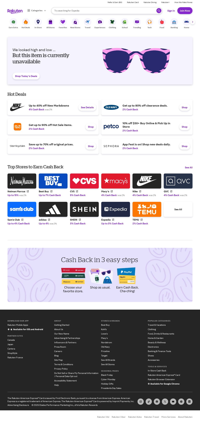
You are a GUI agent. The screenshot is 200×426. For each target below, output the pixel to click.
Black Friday (107, 375)
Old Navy (105, 346)
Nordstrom (106, 342)
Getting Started (61, 325)
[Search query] (158, 10)
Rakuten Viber (119, 417)
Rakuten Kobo (135, 417)
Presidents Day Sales (111, 388)
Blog (56, 355)
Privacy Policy (61, 368)
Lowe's (104, 333)
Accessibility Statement (65, 380)
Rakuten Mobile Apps (18, 325)
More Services (168, 417)
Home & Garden (155, 338)
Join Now (185, 10)
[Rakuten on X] (165, 401)
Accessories (153, 360)
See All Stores (108, 364)
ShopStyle (12, 353)
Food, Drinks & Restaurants (161, 333)
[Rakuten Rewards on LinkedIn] (189, 401)
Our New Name (61, 333)
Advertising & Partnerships (67, 338)
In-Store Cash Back (157, 370)
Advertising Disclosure (18, 405)
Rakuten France (15, 357)
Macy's (104, 338)
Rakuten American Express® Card (164, 375)
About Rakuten (185, 417)
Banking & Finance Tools (159, 351)
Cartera (11, 348)
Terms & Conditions (63, 364)
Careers (58, 351)
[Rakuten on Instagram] (141, 401)
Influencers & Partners (65, 342)
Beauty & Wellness (157, 342)
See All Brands (108, 360)
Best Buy (105, 325)
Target (104, 355)
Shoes (151, 355)
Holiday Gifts (107, 383)
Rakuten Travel (151, 417)
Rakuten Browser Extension (161, 379)
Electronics (153, 346)
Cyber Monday (108, 379)
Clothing (152, 329)
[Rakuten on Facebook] (157, 401)
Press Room (60, 346)
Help (56, 385)
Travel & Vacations (157, 325)
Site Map (58, 360)
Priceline (105, 351)
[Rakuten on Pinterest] (181, 401)
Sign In (171, 10)
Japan (10, 344)
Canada (11, 340)
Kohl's (104, 329)
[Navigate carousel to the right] (192, 21)
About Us (58, 329)
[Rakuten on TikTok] (149, 401)
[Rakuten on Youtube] (173, 401)
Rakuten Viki (103, 417)
